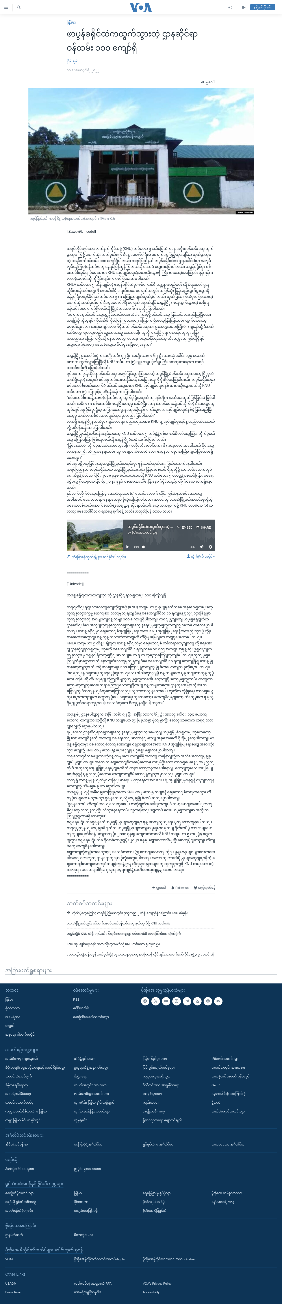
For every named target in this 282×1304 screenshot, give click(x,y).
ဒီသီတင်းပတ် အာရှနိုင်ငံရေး (161, 1085)
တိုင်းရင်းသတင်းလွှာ (225, 1059)
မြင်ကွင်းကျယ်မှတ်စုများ (159, 1067)
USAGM (11, 1283)
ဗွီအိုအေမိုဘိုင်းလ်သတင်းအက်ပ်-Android (169, 1259)
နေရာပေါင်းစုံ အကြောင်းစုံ (228, 1094)
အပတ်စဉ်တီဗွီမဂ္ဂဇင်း (19, 1210)
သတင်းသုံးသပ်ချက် (18, 1076)
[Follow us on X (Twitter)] (155, 1001)
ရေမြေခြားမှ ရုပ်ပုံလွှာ (157, 1193)
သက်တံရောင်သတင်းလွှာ (228, 1111)
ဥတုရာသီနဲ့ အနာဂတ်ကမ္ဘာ (91, 1067)
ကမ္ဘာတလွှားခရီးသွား (156, 1076)
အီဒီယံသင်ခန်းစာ (16, 1144)
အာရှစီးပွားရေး (152, 1094)
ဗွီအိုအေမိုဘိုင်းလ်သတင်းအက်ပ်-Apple (99, 1259)
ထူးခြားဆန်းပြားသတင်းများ (92, 1111)
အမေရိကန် (12, 1017)
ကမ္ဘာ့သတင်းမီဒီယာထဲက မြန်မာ (26, 1111)
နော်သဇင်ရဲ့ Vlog (223, 1202)
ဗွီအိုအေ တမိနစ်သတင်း (227, 1193)
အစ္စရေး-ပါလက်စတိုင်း (20, 1034)
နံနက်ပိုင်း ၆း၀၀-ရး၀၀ (19, 1169)
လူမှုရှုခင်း (80, 1120)
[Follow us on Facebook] (145, 1001)
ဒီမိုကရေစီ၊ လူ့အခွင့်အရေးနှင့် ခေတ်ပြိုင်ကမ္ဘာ (35, 1067)
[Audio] (230, 7)
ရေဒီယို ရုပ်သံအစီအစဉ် (20, 1202)
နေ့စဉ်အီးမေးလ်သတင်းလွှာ (91, 1017)
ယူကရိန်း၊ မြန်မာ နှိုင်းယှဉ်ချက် (94, 1103)
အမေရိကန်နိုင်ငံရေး (18, 1094)
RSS (76, 999)
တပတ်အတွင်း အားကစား (91, 1085)
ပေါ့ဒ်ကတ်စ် (81, 1008)
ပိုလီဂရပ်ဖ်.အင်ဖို (154, 1202)
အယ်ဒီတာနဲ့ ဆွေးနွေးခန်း (21, 1059)
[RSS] (197, 1001)
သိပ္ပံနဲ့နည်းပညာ (84, 1059)
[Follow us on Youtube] (166, 1001)
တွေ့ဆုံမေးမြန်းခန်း (86, 1210)
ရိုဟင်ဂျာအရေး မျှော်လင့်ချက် (162, 1120)
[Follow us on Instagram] (176, 1001)
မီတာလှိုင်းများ (83, 1235)
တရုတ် (10, 1025)
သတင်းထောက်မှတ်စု (19, 1103)
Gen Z (216, 1085)
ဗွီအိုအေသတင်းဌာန (145, 532)
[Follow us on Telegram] (187, 1001)
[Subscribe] (218, 1001)
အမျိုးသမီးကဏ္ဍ (154, 1111)
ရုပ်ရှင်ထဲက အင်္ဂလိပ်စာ (158, 1144)
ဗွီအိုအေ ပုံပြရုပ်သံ (155, 1210)
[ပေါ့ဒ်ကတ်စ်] (208, 1001)
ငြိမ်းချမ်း (72, 61)
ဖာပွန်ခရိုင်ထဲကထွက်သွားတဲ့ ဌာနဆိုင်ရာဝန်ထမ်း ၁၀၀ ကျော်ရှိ (173, 527)
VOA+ (9, 1259)
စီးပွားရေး (80, 1076)
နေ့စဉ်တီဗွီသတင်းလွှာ (19, 1193)
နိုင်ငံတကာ (12, 1008)
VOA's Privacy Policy (157, 1283)
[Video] (243, 7)
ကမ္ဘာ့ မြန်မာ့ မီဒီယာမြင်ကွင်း (23, 1120)
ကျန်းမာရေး (151, 1103)
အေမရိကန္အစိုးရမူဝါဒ (87, 1292)
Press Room (13, 1292)
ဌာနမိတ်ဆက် (14, 1235)
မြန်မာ (71, 22)
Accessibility (151, 1292)
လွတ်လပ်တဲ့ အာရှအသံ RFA (92, 1283)
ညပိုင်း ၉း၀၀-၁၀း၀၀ (87, 1169)
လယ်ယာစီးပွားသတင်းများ (91, 1094)
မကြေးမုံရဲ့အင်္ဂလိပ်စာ (88, 1144)
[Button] (208, 82)
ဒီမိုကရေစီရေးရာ (16, 1085)
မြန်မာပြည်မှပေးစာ (155, 1059)
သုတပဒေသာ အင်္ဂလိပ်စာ (228, 1144)
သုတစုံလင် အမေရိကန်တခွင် (230, 1076)
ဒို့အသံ (216, 1103)
